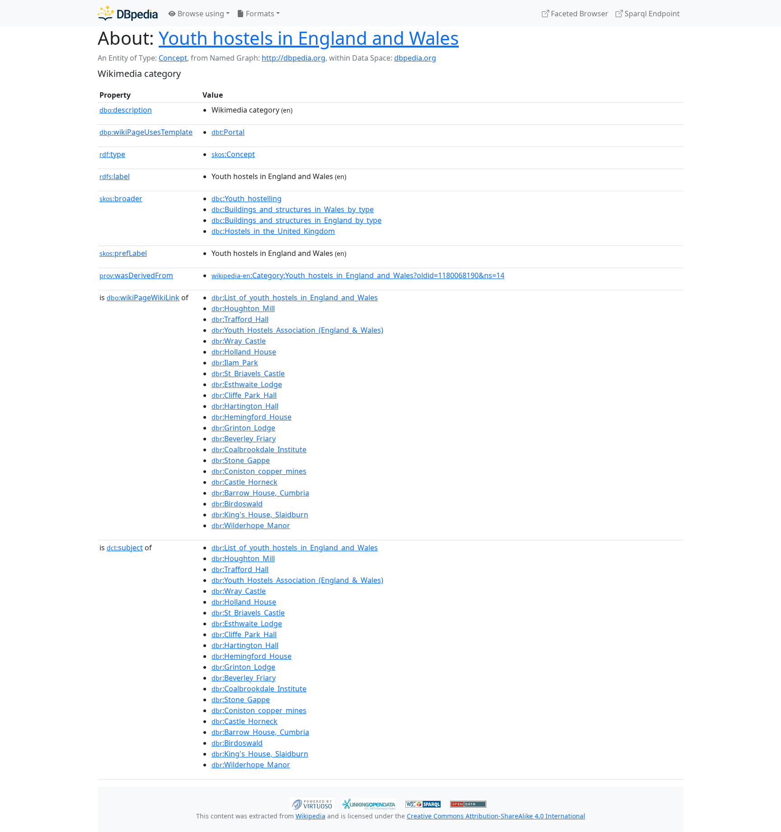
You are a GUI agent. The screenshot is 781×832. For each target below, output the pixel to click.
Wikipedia (310, 816)
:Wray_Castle (239, 341)
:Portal (228, 132)
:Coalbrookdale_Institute (259, 449)
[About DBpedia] (128, 13)
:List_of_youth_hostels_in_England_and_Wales (295, 298)
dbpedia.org (415, 58)
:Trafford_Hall (240, 319)
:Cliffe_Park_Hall (244, 395)
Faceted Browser (578, 14)
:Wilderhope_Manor (251, 525)
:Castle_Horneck (245, 482)
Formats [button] (259, 14)
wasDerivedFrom (136, 275)
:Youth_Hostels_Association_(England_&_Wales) (297, 330)
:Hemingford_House (252, 417)
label (114, 176)
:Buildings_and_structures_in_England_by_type (296, 220)
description (125, 110)
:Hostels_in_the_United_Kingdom (273, 231)
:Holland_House (244, 352)
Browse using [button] (200, 14)
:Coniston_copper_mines (259, 471)
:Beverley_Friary (244, 439)
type (112, 154)
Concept (173, 58)
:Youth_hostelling (247, 198)
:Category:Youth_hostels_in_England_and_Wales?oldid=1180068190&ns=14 (358, 275)
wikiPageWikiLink (143, 298)
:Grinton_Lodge (243, 428)
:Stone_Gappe (241, 460)
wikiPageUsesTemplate (146, 132)
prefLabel (123, 253)
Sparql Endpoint (651, 14)
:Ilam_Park (235, 363)
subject (125, 548)
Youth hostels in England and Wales (309, 37)
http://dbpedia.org (293, 58)
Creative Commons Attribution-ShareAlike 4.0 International (496, 816)
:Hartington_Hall (245, 406)
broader (120, 198)
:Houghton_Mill (243, 308)
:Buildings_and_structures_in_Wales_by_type (293, 209)
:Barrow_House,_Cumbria (260, 493)
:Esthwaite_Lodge (247, 384)
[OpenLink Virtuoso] (311, 803)
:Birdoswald (237, 504)
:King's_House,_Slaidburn (260, 515)
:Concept (233, 154)
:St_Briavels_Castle (248, 373)
